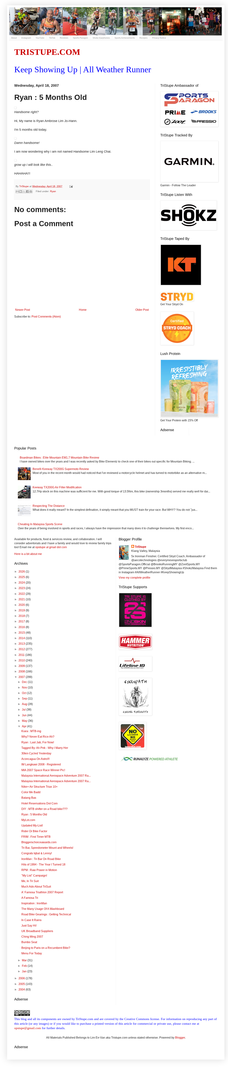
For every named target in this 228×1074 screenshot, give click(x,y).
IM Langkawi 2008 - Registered (41, 764)
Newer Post (22, 309)
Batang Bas (28, 797)
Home (83, 309)
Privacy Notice (159, 38)
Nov (25, 687)
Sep (25, 698)
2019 (22, 610)
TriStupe (140, 546)
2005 (22, 983)
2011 (22, 654)
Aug (25, 704)
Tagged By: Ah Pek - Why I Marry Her (44, 747)
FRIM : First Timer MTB (36, 836)
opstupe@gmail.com (27, 1028)
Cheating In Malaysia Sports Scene (40, 524)
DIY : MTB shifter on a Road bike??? (44, 808)
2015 (22, 632)
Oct (24, 693)
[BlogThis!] (20, 191)
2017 (22, 621)
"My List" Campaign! (34, 875)
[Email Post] (70, 186)
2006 (22, 978)
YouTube (40, 38)
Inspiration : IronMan (34, 903)
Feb (25, 965)
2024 (22, 582)
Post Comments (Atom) (46, 316)
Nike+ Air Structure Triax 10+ (39, 786)
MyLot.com (28, 819)
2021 (22, 599)
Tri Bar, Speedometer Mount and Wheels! (47, 847)
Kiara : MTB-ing (31, 731)
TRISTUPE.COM (47, 52)
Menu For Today (31, 953)
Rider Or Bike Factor (34, 831)
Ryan (53, 191)
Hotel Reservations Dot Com (39, 803)
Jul (24, 709)
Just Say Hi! (29, 925)
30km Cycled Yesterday (36, 753)
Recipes (143, 38)
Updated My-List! (32, 825)
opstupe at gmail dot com (51, 547)
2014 (22, 638)
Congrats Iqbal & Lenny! (36, 853)
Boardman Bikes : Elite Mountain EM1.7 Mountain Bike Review (59, 457)
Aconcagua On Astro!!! (35, 758)
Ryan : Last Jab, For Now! (37, 742)
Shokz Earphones (101, 38)
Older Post (142, 309)
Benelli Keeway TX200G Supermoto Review (61, 468)
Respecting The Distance (49, 505)
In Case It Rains (31, 920)
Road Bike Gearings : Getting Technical (46, 914)
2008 (22, 671)
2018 (22, 615)
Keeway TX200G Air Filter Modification (57, 487)
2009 (22, 665)
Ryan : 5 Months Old (34, 814)
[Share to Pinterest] (31, 191)
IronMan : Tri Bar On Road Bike (41, 858)
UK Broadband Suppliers (37, 931)
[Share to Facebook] (27, 191)
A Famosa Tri (29, 897)
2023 (22, 588)
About (14, 38)
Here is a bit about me (28, 553)
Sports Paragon (80, 38)
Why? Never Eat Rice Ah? (37, 736)
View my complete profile (134, 577)
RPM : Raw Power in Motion (39, 870)
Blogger (180, 1037)
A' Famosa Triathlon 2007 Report (42, 892)
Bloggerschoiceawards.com (38, 842)
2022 (22, 593)
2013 (22, 643)
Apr (24, 726)
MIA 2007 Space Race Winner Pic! (43, 770)
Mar (24, 960)
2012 (22, 649)
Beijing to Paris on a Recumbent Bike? (45, 947)
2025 (22, 577)
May (25, 720)
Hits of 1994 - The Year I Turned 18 (43, 864)
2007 (22, 676)
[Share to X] (24, 191)
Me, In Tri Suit (30, 881)
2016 (22, 627)
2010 (22, 660)
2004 (22, 989)
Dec (25, 681)
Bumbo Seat (29, 942)
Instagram (26, 38)
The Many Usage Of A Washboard (42, 908)
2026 (22, 571)
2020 (22, 604)
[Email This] (17, 191)
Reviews (64, 38)
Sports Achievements (125, 38)
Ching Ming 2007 (32, 936)
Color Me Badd (30, 792)
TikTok (52, 38)
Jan (24, 971)
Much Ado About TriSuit (36, 886)
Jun (24, 715)
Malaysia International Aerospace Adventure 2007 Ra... (56, 775)
